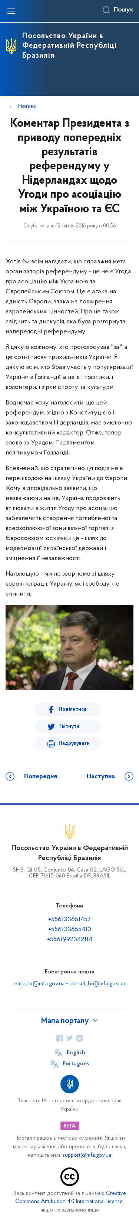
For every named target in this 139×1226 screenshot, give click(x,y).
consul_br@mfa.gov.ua (97, 984)
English (76, 1053)
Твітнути (69, 726)
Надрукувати (74, 743)
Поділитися (72, 709)
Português (76, 1064)
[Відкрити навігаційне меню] (11, 11)
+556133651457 (69, 919)
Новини (27, 106)
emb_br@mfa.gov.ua (39, 984)
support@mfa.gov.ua (87, 1155)
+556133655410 (69, 929)
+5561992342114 (69, 939)
